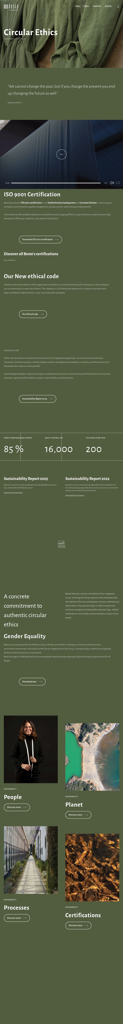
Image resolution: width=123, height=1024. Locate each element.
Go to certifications (9, 260)
